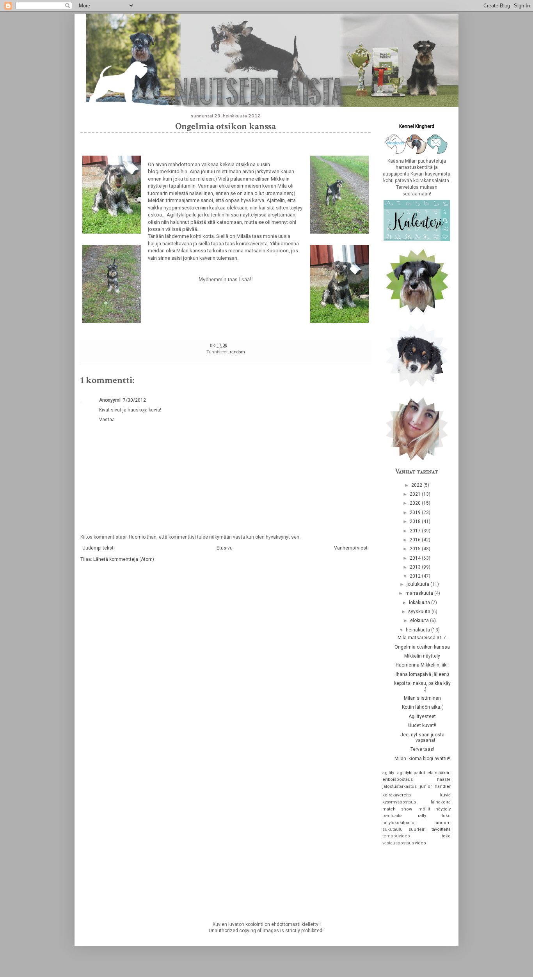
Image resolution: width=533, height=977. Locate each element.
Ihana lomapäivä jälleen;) (422, 674)
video (420, 843)
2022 (417, 485)
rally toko (434, 815)
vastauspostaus (398, 843)
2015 (416, 548)
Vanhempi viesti (351, 548)
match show (397, 809)
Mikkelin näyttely (422, 656)
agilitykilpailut (411, 772)
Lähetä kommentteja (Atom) (123, 559)
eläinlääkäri (439, 772)
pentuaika (392, 815)
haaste (444, 779)
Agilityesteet (422, 716)
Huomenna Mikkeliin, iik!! (422, 665)
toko (446, 836)
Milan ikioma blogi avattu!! (422, 758)
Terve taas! (422, 749)
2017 (416, 531)
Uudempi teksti (98, 548)
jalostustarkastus (399, 786)
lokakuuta (420, 602)
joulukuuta (418, 584)
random (237, 352)
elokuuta (420, 620)
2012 (416, 576)
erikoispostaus (397, 779)
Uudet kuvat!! (422, 725)
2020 (416, 503)
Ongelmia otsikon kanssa (422, 647)
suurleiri (417, 829)
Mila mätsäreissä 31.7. (422, 637)
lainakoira (441, 802)
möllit (424, 809)
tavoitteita (441, 829)
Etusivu (225, 548)
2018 (416, 521)
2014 (416, 558)
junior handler (435, 786)
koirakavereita (396, 795)
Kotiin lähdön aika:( (422, 707)
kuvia (445, 795)
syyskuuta (420, 611)
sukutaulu (392, 829)
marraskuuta (419, 593)
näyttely (443, 809)
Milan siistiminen (422, 698)
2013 (416, 567)
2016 (416, 540)
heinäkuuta (418, 630)
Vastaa (107, 419)
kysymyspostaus (399, 802)
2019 (416, 512)
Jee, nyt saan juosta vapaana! (422, 737)
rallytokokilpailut (399, 822)
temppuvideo (396, 836)
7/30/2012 (134, 400)
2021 (416, 494)
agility (388, 772)
